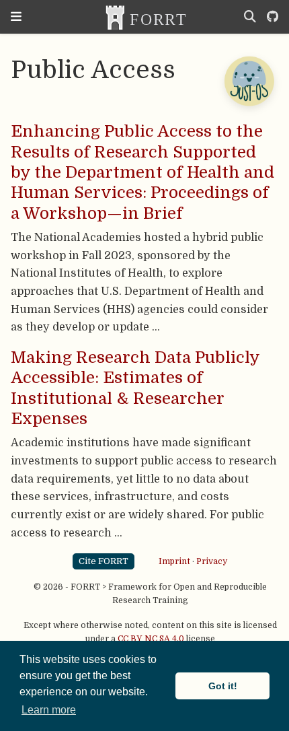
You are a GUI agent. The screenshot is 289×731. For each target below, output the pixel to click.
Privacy (211, 560)
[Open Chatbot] (249, 81)
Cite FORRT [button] (103, 561)
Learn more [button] (49, 710)
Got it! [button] (222, 686)
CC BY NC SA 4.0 (151, 638)
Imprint (174, 560)
